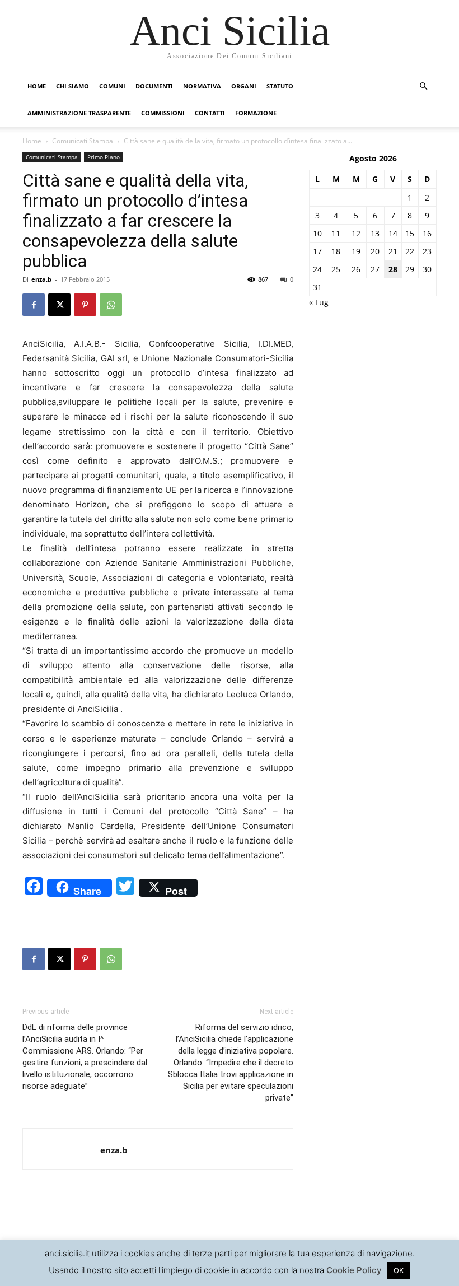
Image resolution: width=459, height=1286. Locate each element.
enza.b (41, 279)
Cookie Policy (354, 1270)
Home (36, 86)
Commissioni (163, 113)
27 (375, 269)
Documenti (154, 86)
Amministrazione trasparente (79, 113)
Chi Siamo (72, 86)
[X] (59, 304)
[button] (423, 86)
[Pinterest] (85, 304)
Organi (243, 86)
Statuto (279, 86)
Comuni (112, 86)
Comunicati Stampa (82, 141)
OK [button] (399, 1270)
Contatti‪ (210, 113)
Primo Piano (103, 157)
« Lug (319, 302)
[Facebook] (33, 304)
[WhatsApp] (111, 304)
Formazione (256, 113)
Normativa (202, 86)
